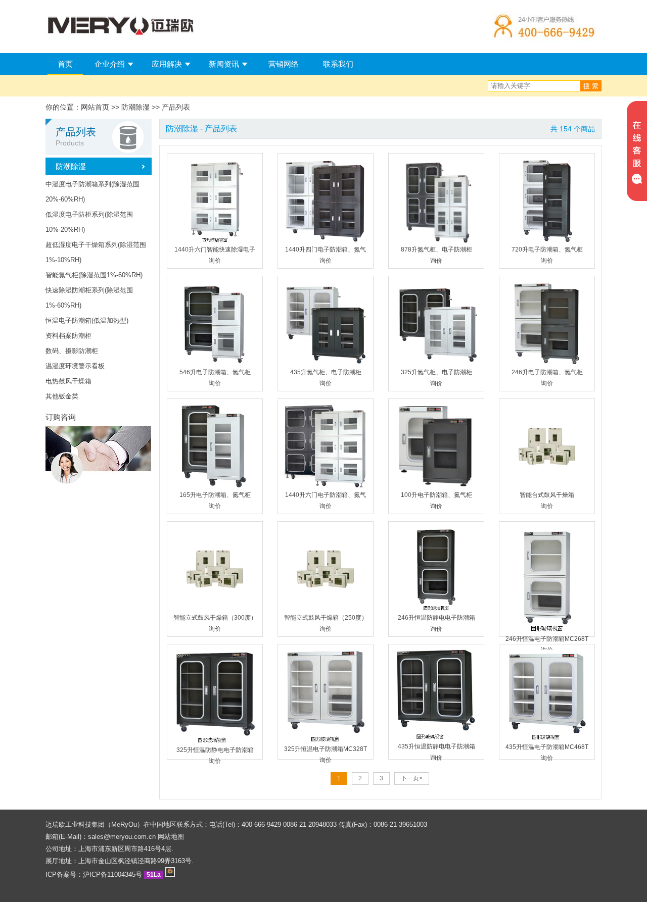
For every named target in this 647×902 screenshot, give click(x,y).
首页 (65, 64)
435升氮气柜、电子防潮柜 (325, 372)
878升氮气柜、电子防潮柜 (436, 249)
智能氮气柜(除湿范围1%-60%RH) (94, 275)
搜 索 (590, 86)
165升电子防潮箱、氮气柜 (215, 494)
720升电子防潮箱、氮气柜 (547, 249)
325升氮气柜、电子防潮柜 (436, 372)
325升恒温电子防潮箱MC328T (325, 749)
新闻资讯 (224, 64)
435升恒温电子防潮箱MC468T (546, 746)
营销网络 (283, 64)
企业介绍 (110, 64)
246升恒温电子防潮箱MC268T (546, 638)
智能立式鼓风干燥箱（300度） (215, 617)
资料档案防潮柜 (68, 335)
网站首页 (95, 107)
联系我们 (338, 64)
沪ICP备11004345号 (112, 874)
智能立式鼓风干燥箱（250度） (325, 617)
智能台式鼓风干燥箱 (547, 494)
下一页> (412, 778)
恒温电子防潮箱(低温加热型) (86, 320)
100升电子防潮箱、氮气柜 (436, 494)
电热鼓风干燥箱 (68, 381)
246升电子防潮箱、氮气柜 (547, 372)
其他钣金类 (61, 396)
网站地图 (171, 836)
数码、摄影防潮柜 (71, 351)
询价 (215, 260)
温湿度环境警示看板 (75, 366)
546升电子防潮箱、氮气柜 (215, 372)
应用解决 (167, 64)
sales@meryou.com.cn (122, 836)
